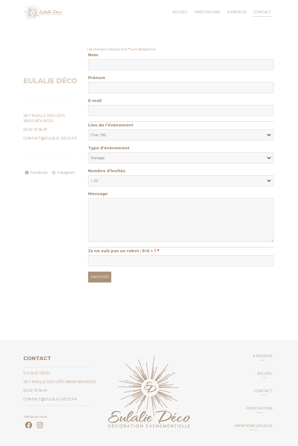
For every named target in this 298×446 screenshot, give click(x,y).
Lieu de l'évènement (110, 125)
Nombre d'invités (106, 171)
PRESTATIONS (207, 12)
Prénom (96, 78)
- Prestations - (259, 408)
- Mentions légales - (253, 426)
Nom (93, 55)
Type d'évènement (108, 148)
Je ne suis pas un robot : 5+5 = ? (123, 251)
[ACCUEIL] (149, 391)
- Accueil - (264, 373)
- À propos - (262, 356)
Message (98, 194)
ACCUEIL (180, 12)
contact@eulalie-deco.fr (50, 138)
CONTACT (262, 12)
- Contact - (263, 391)
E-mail (95, 101)
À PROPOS (237, 12)
